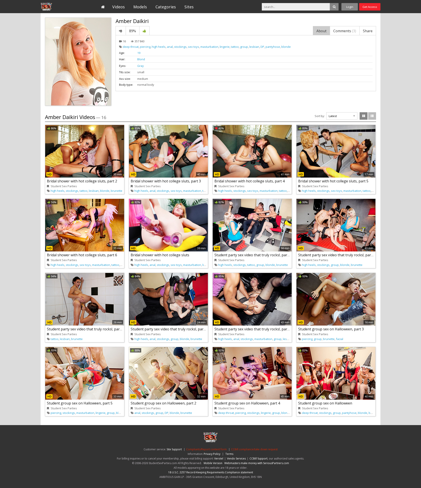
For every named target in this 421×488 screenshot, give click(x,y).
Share (368, 30)
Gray (140, 66)
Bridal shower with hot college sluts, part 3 (166, 181)
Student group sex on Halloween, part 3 (331, 329)
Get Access (369, 7)
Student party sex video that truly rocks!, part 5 (252, 329)
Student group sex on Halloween (325, 403)
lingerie (225, 47)
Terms (229, 454)
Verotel (218, 458)
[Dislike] (121, 30)
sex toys (193, 47)
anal (170, 47)
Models (140, 6)
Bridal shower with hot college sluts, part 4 (249, 181)
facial (339, 339)
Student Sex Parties (61, 6)
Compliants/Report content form (206, 449)
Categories (165, 6)
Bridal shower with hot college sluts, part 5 (333, 181)
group (244, 47)
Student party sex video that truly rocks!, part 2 (336, 255)
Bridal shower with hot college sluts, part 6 (82, 255)
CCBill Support (259, 458)
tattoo (235, 47)
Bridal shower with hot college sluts (160, 255)
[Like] (144, 30)
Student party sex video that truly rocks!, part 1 (252, 255)
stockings (180, 47)
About (321, 30)
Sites (189, 6)
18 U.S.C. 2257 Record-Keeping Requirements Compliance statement (210, 472)
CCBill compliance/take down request (254, 449)
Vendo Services (236, 458)
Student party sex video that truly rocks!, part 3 (85, 329)
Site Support (174, 449)
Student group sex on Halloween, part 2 (163, 403)
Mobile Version (213, 463)
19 (138, 53)
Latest (333, 116)
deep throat (131, 47)
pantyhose (273, 47)
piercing (145, 47)
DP (262, 47)
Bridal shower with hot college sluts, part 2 (82, 181)
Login (349, 7)
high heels (159, 47)
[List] (372, 116)
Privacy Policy (212, 454)
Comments (344, 30)
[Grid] (363, 116)
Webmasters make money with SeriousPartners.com (256, 463)
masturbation (209, 47)
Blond (141, 59)
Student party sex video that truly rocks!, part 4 (169, 329)
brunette (116, 191)
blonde (286, 47)
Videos (118, 6)
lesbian (254, 47)
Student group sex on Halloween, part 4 (247, 403)
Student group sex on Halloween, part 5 (79, 403)
